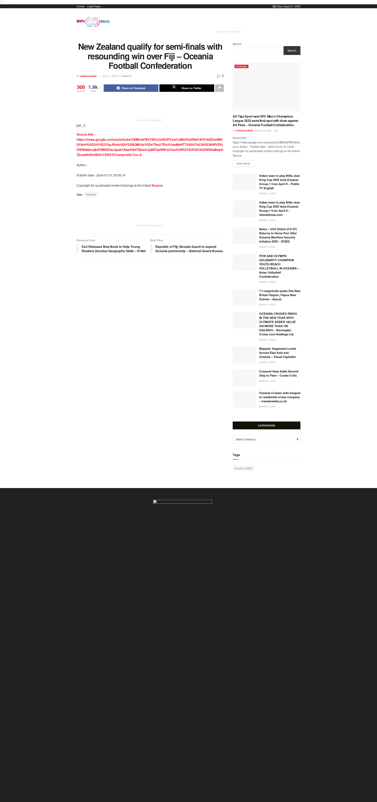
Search (237, 44)
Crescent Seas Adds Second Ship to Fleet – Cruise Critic (278, 373)
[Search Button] (274, 6)
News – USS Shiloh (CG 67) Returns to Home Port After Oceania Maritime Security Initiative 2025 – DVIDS (278, 235)
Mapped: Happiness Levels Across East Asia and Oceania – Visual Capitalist (277, 352)
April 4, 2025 (268, 220)
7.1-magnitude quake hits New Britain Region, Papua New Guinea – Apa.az (279, 295)
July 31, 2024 (110, 76)
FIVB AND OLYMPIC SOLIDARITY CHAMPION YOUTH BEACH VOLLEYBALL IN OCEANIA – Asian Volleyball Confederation (279, 266)
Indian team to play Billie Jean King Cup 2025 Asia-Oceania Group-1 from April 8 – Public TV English (279, 181)
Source (157, 185)
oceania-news (88, 76)
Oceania (126, 76)
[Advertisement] (228, 18)
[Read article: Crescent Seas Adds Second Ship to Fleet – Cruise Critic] (244, 377)
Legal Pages (94, 6)
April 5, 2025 (264, 130)
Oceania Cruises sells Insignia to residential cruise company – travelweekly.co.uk (279, 397)
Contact (81, 6)
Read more (245, 163)
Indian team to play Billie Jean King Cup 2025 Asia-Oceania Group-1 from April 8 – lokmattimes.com (279, 208)
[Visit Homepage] (93, 22)
